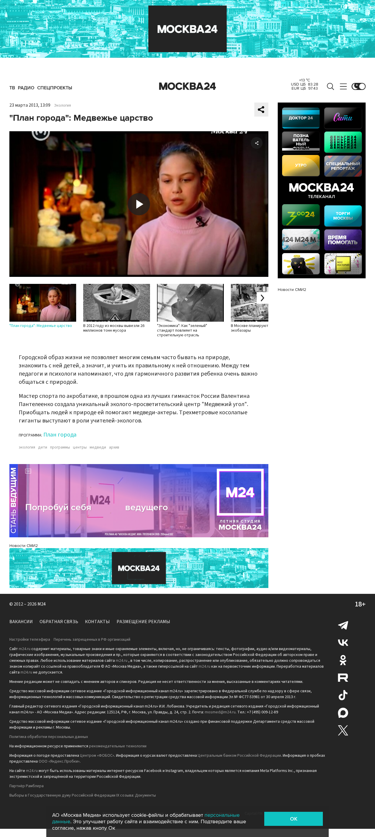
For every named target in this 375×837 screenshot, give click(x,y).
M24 (42, 604)
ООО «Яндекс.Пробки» (59, 761)
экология (27, 447)
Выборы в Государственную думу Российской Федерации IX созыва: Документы (82, 795)
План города (59, 435)
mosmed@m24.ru (220, 712)
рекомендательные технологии (117, 746)
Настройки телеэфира (29, 639)
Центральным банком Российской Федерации (239, 755)
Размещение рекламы (143, 621)
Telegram (343, 625)
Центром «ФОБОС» (97, 755)
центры (80, 447)
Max (343, 713)
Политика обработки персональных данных (48, 737)
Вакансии (21, 621)
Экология (62, 105)
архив (114, 447)
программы (60, 447)
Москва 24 (187, 86)
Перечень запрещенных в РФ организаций (92, 639)
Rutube (343, 677)
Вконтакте (343, 642)
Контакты (97, 621)
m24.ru (24, 649)
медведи (98, 447)
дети (42, 447)
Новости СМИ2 (23, 545)
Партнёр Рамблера (26, 786)
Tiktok (343, 695)
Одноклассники (343, 660)
